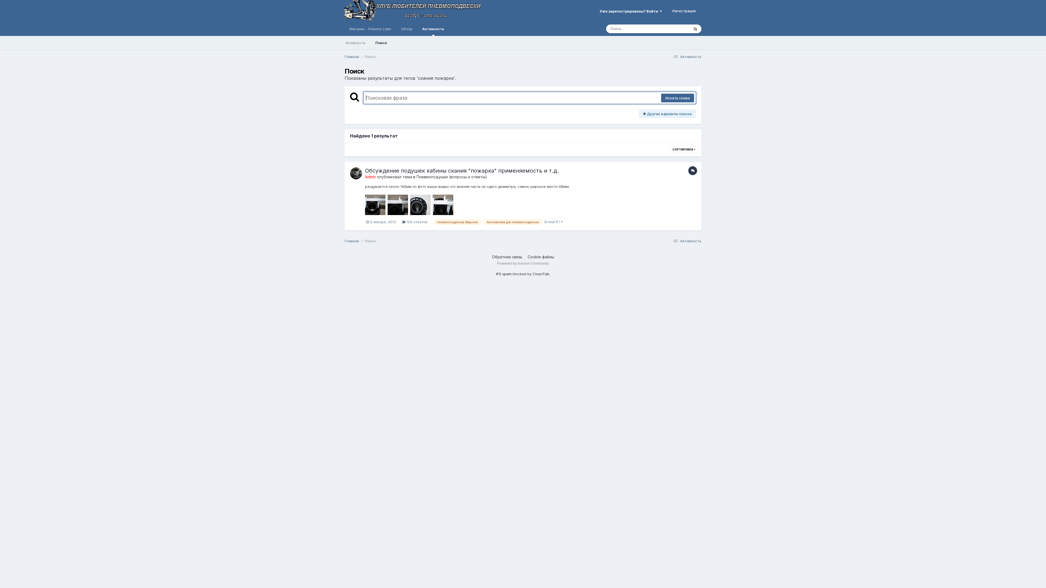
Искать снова (677, 98)
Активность (433, 29)
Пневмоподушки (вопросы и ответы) (451, 176)
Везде (677, 29)
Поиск (381, 43)
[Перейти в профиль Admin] (356, 173)
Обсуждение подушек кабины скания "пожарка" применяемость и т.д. (462, 170)
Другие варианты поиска (669, 114)
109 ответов (417, 222)
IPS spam (504, 274)
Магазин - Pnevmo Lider (370, 29)
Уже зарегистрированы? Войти (630, 11)
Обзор (406, 29)
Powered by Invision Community (523, 263)
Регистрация (684, 11)
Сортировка (683, 149)
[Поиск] (695, 28)
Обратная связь (507, 257)
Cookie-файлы (541, 257)
